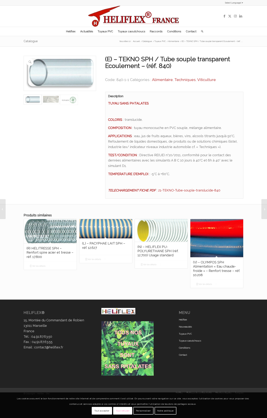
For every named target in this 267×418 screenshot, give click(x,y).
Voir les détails (38, 266)
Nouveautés (185, 326)
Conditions (184, 347)
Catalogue (31, 41)
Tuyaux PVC (185, 333)
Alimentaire (162, 79)
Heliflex (183, 319)
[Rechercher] (201, 31)
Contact (183, 355)
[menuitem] (71, 31)
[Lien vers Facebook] (224, 16)
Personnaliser (143, 410)
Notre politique (165, 410)
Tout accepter (101, 410)
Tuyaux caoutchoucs (190, 340)
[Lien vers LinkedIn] (240, 16)
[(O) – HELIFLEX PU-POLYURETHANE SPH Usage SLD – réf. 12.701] (264, 209)
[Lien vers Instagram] (235, 16)
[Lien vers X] (229, 16)
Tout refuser (122, 410)
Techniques (185, 79)
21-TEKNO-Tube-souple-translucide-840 (189, 190)
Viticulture (206, 79)
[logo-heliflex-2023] (133, 16)
